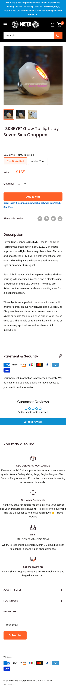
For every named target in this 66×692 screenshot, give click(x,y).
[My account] (52, 25)
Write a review (33, 421)
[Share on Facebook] (39, 218)
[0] (59, 24)
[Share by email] (60, 218)
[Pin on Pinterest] (46, 218)
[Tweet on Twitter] (53, 218)
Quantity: (9, 183)
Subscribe (15, 635)
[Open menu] (5, 24)
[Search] (58, 35)
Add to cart (33, 196)
